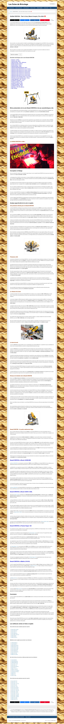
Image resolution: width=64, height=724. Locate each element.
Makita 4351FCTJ (14, 699)
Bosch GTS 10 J (14, 665)
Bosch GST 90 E (14, 681)
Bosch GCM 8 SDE (14, 649)
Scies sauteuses (26, 7)
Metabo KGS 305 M (14, 645)
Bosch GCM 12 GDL (18, 512)
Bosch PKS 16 (13, 632)
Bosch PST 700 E (14, 686)
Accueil (11, 11)
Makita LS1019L (34, 565)
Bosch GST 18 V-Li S (15, 683)
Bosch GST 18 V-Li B (15, 694)
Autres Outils (46, 7)
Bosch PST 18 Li (14, 682)
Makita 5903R (13, 635)
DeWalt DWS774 (14, 642)
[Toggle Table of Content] (20, 54)
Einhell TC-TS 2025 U (15, 670)
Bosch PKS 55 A (14, 630)
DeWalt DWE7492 (14, 662)
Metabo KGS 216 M (14, 646)
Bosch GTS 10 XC (14, 663)
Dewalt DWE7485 (14, 661)
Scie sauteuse (11, 7)
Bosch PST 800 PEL (15, 687)
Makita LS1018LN (14, 654)
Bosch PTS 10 (13, 667)
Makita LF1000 (13, 675)
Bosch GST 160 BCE (15, 696)
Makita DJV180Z (14, 697)
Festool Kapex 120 (32, 532)
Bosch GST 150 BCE (15, 695)
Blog (50, 7)
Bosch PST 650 (14, 685)
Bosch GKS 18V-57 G (15, 634)
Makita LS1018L (14, 653)
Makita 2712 (13, 674)
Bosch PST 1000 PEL (15, 690)
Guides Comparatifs (19, 7)
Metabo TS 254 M (14, 669)
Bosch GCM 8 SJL (14, 650)
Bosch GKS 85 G (14, 633)
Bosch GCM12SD (14, 463)
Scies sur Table (32, 7)
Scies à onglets (39, 7)
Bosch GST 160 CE (14, 692)
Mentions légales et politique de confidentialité (16, 716)
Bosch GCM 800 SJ (14, 651)
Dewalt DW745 (14, 660)
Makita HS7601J (14, 637)
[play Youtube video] (32, 156)
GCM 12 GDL (16, 494)
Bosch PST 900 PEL (15, 688)
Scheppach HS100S (15, 671)
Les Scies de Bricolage (18, 4)
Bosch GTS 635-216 (14, 666)
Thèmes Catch (53, 720)
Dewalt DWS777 (14, 644)
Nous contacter (28, 716)
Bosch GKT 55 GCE (14, 629)
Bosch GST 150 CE (14, 691)
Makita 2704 (13, 673)
